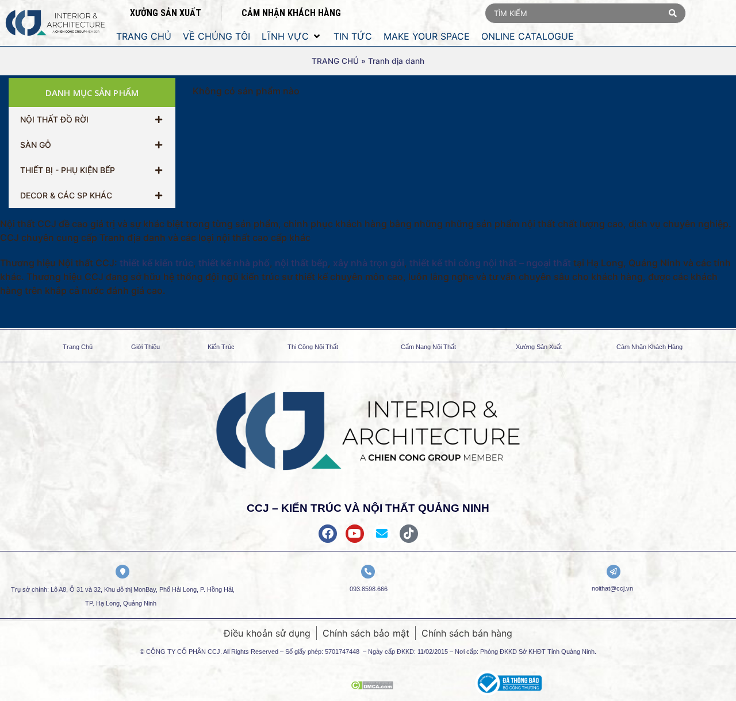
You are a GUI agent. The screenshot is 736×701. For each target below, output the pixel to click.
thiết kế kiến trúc (156, 263)
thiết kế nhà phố (234, 263)
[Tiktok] (409, 533)
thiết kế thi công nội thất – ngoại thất (490, 263)
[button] (292, 36)
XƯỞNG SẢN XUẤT (165, 12)
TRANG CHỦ (335, 61)
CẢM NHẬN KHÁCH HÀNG (291, 12)
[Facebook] (328, 533)
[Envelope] (382, 533)
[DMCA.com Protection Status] (372, 686)
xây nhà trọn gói (368, 263)
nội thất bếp (301, 263)
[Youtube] (355, 533)
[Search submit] (672, 13)
